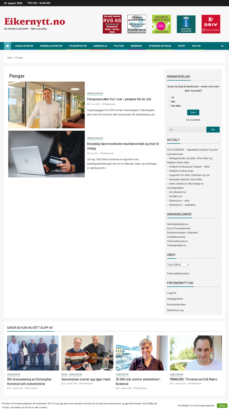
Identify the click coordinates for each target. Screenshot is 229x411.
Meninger (136, 46)
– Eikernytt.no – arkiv (178, 200)
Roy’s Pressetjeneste (179, 228)
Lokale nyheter (24, 46)
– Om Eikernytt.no (176, 192)
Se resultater (193, 119)
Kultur (196, 46)
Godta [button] (222, 405)
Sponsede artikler (160, 46)
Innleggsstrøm (175, 298)
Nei (173, 101)
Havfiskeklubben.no (177, 224)
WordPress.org (175, 310)
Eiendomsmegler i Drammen (182, 232)
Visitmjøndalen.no (176, 245)
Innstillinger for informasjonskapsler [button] (196, 405)
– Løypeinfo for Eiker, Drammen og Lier (188, 175)
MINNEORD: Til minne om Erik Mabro (193, 379)
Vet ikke (176, 105)
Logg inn (171, 292)
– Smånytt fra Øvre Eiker (180, 170)
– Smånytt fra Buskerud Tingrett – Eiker (188, 166)
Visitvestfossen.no (177, 241)
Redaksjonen (110, 104)
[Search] (222, 46)
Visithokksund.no (176, 236)
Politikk (119, 46)
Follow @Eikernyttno (178, 273)
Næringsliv (100, 46)
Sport (181, 46)
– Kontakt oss (174, 196)
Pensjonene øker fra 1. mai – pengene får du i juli (119, 99)
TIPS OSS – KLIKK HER (38, 3)
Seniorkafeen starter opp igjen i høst (86, 379)
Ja (172, 97)
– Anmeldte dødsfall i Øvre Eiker (184, 179)
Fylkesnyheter (78, 46)
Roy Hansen (32, 388)
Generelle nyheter (51, 46)
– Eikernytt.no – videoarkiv (181, 204)
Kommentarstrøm (176, 304)
